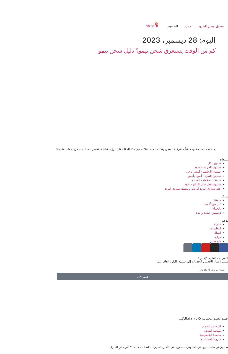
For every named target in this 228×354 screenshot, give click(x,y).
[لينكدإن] (196, 247)
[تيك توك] (187, 247)
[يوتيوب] (205, 247)
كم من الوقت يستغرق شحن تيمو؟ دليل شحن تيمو (157, 50)
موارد (188, 26)
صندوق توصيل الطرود (211, 26)
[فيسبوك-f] (223, 247)
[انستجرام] (214, 247)
